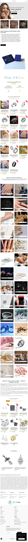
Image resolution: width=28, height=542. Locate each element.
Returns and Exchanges (3, 521)
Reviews (1, 514)
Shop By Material (2, 511)
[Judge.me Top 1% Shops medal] (22, 78)
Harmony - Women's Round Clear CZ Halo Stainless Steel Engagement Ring (23, 155)
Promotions (16, 513)
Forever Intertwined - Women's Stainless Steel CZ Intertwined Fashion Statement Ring (14, 126)
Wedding (2, 512)
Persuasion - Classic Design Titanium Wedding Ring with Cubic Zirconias (23, 110)
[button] (13, 534)
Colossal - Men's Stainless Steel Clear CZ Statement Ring (5, 125)
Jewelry (1, 510)
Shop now (14, 13)
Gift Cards (16, 514)
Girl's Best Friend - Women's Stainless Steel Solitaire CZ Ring (23, 140)
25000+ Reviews (16, 511)
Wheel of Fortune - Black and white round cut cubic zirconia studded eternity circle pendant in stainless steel (20, 468)
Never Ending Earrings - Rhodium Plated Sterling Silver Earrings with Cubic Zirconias (5, 444)
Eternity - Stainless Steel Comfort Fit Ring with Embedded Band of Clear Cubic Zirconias (14, 155)
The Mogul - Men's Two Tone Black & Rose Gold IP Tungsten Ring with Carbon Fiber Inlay (14, 170)
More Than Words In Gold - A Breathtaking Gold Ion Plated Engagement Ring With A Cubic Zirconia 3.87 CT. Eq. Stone (5, 155)
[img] (14, 83)
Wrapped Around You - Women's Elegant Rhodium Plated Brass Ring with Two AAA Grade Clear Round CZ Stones (5, 170)
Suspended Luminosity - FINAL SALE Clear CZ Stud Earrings (4, 413)
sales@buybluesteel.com (18, 521)
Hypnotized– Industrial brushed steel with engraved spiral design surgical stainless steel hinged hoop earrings (5, 428)
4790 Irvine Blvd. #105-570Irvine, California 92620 (21, 522)
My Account (2, 518)
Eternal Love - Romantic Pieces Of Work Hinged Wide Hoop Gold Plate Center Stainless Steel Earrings (23, 428)
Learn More (2, 491)
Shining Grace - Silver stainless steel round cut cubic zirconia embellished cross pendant (7, 468)
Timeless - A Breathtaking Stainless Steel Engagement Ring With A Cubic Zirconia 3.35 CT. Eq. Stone (14, 110)
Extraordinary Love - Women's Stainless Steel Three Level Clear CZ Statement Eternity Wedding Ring (5, 140)
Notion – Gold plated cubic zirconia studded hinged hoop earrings (14, 444)
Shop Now (14, 26)
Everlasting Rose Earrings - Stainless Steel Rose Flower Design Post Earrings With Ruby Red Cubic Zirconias (14, 428)
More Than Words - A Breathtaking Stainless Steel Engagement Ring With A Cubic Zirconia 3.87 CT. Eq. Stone (5, 110)
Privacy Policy (2, 523)
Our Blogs (16, 512)
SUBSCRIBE (19, 532)
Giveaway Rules (16, 510)
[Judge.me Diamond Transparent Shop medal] (14, 78)
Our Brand (2, 513)
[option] (14, 10)
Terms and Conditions (3, 522)
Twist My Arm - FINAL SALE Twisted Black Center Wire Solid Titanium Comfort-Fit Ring (23, 126)
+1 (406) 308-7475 (17, 518)
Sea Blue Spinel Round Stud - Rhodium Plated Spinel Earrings (23, 413)
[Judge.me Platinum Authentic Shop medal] (20, 78)
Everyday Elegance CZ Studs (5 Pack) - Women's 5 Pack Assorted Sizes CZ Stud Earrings (14, 414)
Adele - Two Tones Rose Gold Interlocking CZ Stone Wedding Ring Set (14, 140)
